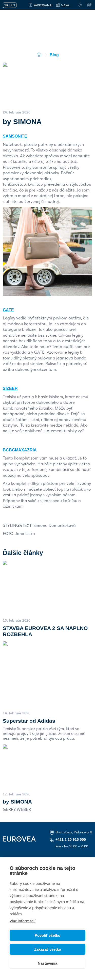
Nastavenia (47, 963)
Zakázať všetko (47, 949)
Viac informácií (22, 920)
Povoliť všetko (47, 935)
